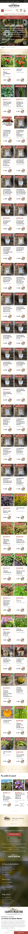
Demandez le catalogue (7, 886)
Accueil (2, 47)
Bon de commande (6, 887)
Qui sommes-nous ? (7, 867)
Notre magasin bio (6, 872)
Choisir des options (21, 805)
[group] (14, 819)
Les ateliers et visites (7, 870)
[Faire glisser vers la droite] (16, 811)
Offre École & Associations (8, 901)
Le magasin (12, 1)
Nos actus (13, 14)
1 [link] (8, 769)
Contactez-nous (14, 834)
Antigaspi (6, 14)
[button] (6, 10)
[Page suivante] (19, 769)
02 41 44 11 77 (14, 838)
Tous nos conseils (6, 889)
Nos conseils (21, 14)
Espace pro (17, 1)
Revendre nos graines (7, 899)
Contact (2, 1)
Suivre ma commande (7, 882)
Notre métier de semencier (8, 869)
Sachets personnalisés (7, 902)
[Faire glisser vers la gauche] (11, 811)
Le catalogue (7, 1)
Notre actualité (5, 874)
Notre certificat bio (6, 897)
